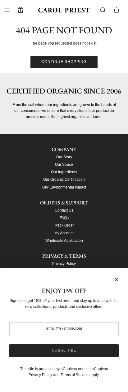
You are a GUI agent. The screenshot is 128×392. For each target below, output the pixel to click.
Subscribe (64, 350)
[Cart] (116, 10)
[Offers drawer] (20, 9)
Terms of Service (75, 375)
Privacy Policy (40, 375)
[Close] (116, 279)
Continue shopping (64, 62)
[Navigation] (7, 10)
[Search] (103, 10)
